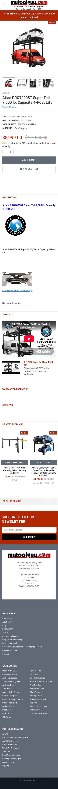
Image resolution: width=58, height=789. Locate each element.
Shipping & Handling (11, 636)
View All (5, 766)
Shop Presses (36, 692)
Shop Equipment (37, 688)
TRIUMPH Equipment (11, 748)
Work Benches (36, 710)
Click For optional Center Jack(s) (17, 290)
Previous (49, 424)
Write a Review (9, 107)
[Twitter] (20, 179)
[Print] (15, 179)
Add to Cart (43, 462)
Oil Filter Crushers (37, 678)
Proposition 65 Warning (12, 640)
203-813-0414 (33, 565)
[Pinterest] (31, 179)
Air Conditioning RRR (11, 681)
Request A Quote (9, 650)
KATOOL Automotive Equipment (16, 737)
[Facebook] (4, 179)
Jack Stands (35, 671)
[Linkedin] (26, 179)
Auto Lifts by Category (12, 692)
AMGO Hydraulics (10, 741)
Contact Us (7, 618)
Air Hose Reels (8, 685)
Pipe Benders (35, 685)
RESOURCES (7, 629)
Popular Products (9, 674)
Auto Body (6, 688)
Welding (33, 703)
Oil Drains (34, 674)
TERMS (5, 632)
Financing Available (10, 643)
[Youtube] (32, 593)
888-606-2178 (33, 568)
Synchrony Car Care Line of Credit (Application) (22, 647)
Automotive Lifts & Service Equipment (29, 7)
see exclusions (29, 17)
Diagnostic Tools (9, 703)
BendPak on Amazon (11, 755)
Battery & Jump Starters (12, 699)
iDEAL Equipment (9, 744)
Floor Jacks (7, 710)
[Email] (10, 179)
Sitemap (6, 654)
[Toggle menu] (4, 4)
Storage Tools (36, 696)
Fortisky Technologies (11, 759)
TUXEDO (6, 752)
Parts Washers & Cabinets (41, 681)
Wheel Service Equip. (39, 706)
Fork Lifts (6, 713)
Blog (4, 625)
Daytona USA (8, 762)
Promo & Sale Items (38, 713)
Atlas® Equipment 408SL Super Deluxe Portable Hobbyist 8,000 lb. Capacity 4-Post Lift (43, 472)
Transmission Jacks (38, 699)
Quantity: (6, 146)
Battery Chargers (9, 696)
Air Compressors (9, 678)
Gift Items (6, 717)
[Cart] (54, 4)
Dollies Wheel (8, 706)
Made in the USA (9, 671)
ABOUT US (7, 622)
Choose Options (14, 462)
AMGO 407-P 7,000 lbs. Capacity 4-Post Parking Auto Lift (14, 470)
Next (55, 424)
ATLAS (5, 734)
